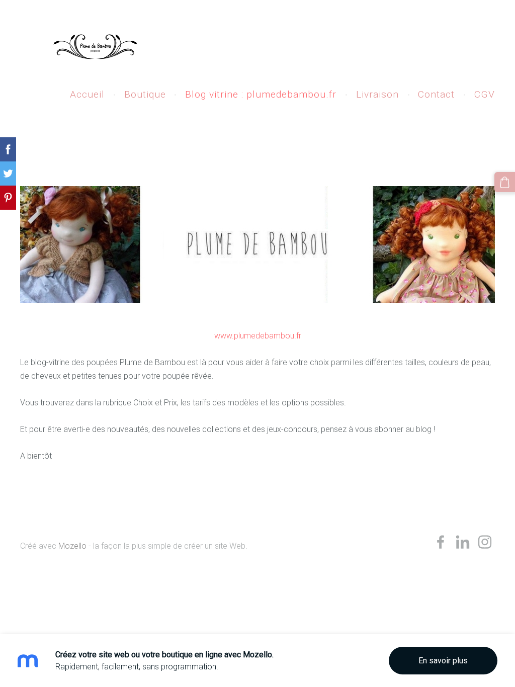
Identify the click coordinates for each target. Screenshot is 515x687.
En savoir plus (443, 660)
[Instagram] (485, 542)
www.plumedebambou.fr (257, 335)
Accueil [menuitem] (87, 94)
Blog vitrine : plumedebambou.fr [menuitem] (260, 94)
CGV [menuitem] (484, 94)
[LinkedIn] (463, 542)
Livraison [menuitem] (377, 94)
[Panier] (504, 182)
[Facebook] (441, 542)
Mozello (72, 546)
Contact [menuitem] (436, 94)
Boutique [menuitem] (145, 94)
